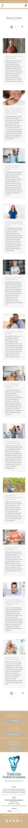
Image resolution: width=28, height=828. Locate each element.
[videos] (17, 821)
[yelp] (21, 821)
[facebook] (7, 821)
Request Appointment (14, 734)
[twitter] (10, 821)
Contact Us (14, 748)
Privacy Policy (12, 818)
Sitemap (17, 818)
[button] (25, 5)
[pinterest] (14, 821)
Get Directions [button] (14, 720)
